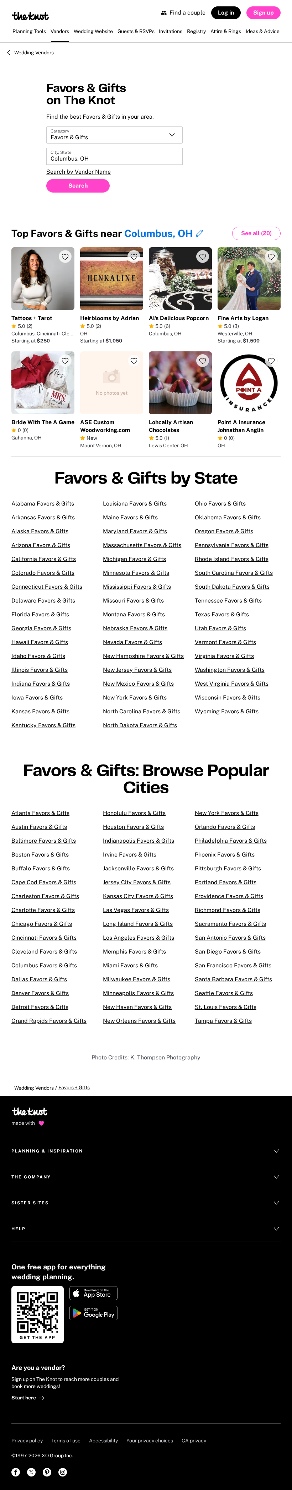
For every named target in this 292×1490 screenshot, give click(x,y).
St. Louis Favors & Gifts (225, 1007)
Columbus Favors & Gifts (44, 965)
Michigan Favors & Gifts (134, 559)
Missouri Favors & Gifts (133, 600)
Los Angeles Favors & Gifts (138, 937)
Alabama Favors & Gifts (42, 503)
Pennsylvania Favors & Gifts (231, 545)
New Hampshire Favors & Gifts (143, 656)
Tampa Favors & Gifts (223, 1020)
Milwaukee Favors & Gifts (136, 979)
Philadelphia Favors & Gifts (231, 840)
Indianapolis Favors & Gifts (138, 840)
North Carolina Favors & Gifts (141, 711)
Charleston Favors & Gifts (45, 896)
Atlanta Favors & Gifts (40, 813)
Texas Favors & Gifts (222, 614)
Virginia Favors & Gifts (224, 656)
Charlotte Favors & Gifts (43, 910)
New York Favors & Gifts (135, 697)
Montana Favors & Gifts (134, 614)
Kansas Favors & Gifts (40, 711)
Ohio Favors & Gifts (220, 503)
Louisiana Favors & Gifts (135, 503)
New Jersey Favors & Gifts (137, 669)
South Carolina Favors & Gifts (234, 572)
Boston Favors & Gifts (40, 854)
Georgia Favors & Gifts (41, 628)
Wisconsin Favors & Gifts (227, 697)
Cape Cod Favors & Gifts (43, 882)
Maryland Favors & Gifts (135, 531)
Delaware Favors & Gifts (43, 600)
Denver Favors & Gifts (40, 993)
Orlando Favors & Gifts (225, 827)
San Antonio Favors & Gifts (230, 937)
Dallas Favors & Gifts (39, 979)
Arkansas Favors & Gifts (43, 517)
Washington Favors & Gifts (230, 669)
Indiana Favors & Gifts (40, 683)
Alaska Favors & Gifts (39, 531)
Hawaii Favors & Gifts (39, 642)
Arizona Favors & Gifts (40, 545)
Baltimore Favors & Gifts (43, 840)
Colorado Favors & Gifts (42, 572)
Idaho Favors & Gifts (38, 656)
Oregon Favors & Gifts (224, 531)
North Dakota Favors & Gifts (140, 725)
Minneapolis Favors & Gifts (138, 993)
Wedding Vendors (34, 52)
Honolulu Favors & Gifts (134, 813)
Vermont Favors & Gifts (225, 642)
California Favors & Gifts (43, 559)
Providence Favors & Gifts (229, 896)
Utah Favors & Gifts (220, 628)
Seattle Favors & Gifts (224, 993)
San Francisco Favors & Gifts (233, 965)
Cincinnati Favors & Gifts (44, 937)
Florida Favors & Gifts (40, 614)
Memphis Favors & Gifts (134, 951)
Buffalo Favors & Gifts (40, 868)
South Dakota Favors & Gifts (232, 586)
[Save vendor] (65, 256)
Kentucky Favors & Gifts (43, 725)
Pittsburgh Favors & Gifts (228, 868)
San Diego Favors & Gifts (228, 951)
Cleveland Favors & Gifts (44, 951)
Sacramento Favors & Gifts (230, 924)
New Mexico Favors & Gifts (138, 683)
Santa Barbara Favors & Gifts (233, 979)
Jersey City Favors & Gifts (137, 882)
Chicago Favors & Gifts (41, 924)
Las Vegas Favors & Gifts (136, 910)
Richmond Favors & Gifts (227, 910)
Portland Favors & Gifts (225, 882)
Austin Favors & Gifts (39, 827)
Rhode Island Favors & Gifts (231, 559)
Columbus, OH (158, 233)
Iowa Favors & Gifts (37, 697)
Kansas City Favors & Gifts (138, 896)
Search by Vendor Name (78, 171)
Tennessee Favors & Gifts (228, 600)
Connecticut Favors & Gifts (46, 586)
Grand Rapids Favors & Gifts (49, 1020)
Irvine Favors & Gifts (129, 854)
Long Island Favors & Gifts (138, 924)
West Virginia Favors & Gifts (231, 683)
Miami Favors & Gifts (130, 965)
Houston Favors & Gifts (133, 827)
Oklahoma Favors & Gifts (228, 517)
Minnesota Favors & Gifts (136, 572)
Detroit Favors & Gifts (39, 1007)
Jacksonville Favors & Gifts (138, 868)
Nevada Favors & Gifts (132, 642)
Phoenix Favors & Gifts (225, 854)
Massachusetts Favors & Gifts (142, 545)
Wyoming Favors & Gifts (227, 711)
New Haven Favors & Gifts (137, 1007)
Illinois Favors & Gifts (39, 669)
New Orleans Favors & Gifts (139, 1020)
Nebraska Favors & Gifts (135, 628)
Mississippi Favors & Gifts (137, 586)
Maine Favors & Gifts (130, 517)
